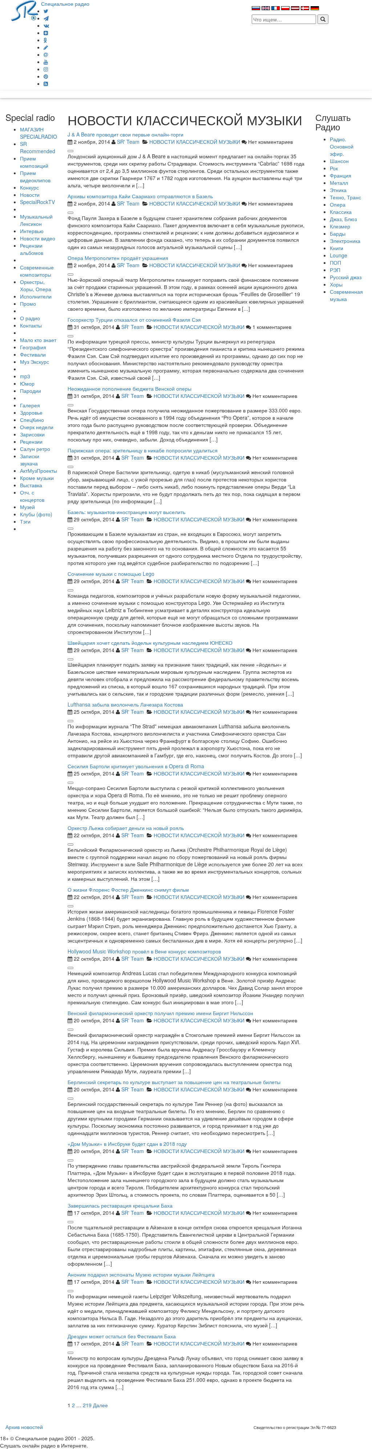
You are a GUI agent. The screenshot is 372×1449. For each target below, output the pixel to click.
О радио (30, 318)
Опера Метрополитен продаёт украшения (118, 257)
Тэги (25, 521)
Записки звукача (29, 459)
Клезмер (340, 226)
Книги (336, 248)
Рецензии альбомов (31, 249)
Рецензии (31, 441)
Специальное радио (65, 3)
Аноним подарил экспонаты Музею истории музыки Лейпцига (141, 1274)
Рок (334, 168)
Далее (100, 1405)
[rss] (46, 83)
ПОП (335, 262)
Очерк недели (36, 427)
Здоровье (31, 412)
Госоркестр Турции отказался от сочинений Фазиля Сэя (134, 319)
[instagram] (46, 69)
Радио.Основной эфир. (341, 146)
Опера (337, 204)
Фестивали (33, 354)
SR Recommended (37, 147)
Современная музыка (346, 295)
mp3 (25, 376)
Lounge (338, 255)
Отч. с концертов (32, 496)
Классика (341, 211)
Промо (28, 303)
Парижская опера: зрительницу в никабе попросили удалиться (143, 450)
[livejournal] (46, 47)
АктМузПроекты (38, 470)
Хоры (336, 284)
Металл (339, 182)
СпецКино (32, 419)
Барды (337, 233)
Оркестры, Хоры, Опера (35, 285)
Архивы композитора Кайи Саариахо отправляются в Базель (140, 196)
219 (87, 1405)
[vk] (46, 25)
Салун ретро (35, 448)
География (33, 347)
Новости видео (37, 238)
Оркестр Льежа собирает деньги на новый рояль (126, 827)
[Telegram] (46, 18)
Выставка (31, 485)
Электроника (345, 240)
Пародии (30, 390)
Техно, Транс (345, 197)
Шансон (339, 160)
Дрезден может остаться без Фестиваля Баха (122, 1336)
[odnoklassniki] (45, 40)
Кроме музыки (37, 477)
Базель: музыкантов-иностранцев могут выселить (126, 512)
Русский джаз (345, 277)
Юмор (27, 383)
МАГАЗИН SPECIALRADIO (38, 133)
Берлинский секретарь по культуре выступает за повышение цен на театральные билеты (174, 1082)
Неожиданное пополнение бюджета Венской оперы (129, 388)
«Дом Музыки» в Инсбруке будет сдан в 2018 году (127, 1143)
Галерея (30, 405)
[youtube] (46, 61)
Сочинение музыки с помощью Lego (111, 573)
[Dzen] (46, 32)
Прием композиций (34, 162)
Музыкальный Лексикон (36, 220)
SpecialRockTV (37, 201)
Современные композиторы (37, 271)
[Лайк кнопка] (70, 151)
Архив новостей (24, 1426)
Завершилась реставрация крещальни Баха (120, 1205)
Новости (30, 194)
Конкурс (29, 187)
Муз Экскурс (34, 361)
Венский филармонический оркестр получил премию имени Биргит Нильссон (160, 1013)
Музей (27, 506)
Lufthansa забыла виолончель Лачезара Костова (125, 704)
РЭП (335, 269)
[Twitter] (46, 11)
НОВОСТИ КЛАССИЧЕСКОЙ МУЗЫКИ (194, 141)
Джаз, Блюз (343, 219)
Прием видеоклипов (35, 176)
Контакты (31, 325)
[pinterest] (46, 76)
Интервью (32, 231)
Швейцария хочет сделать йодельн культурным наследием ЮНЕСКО (150, 642)
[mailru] (46, 54)
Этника (338, 190)
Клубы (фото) (36, 514)
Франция (340, 175)
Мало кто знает (38, 339)
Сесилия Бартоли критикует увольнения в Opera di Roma (136, 766)
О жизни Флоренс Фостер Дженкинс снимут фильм (128, 889)
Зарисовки (32, 434)
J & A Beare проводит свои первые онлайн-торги (125, 134)
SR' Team (128, 141)
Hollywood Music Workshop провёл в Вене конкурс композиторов (144, 951)
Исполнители (36, 296)
